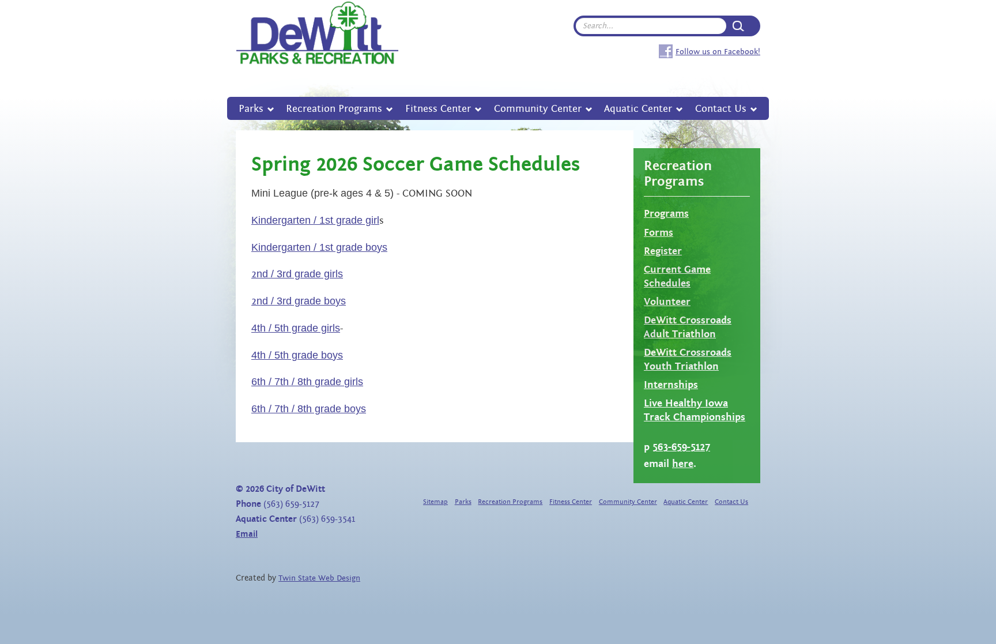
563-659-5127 (681, 447)
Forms (658, 233)
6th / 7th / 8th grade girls (307, 381)
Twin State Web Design (319, 578)
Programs (666, 214)
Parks (251, 109)
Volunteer (667, 302)
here (682, 464)
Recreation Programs (334, 109)
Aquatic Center (638, 109)
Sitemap (435, 502)
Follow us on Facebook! (718, 52)
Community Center (538, 109)
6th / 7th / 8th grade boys (308, 409)
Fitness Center (438, 109)
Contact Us (720, 109)
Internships (671, 385)
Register (663, 251)
